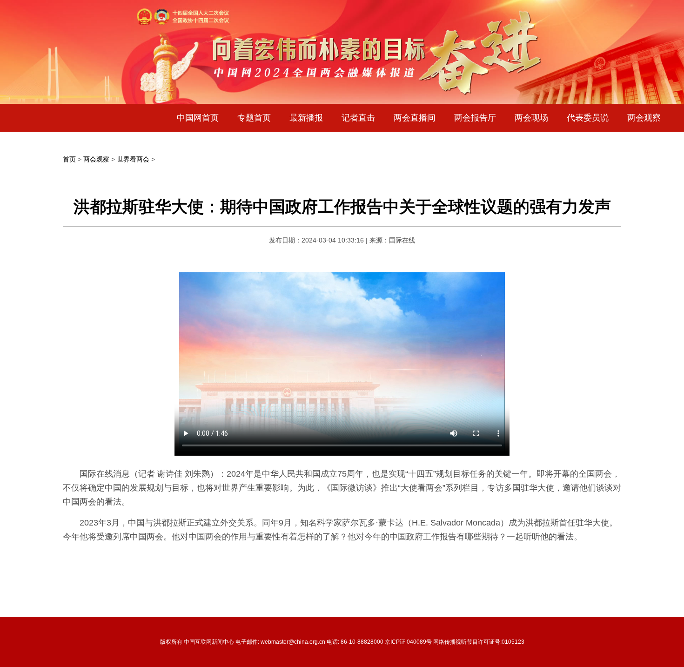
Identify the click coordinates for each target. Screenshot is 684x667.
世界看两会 (133, 159)
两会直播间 (415, 117)
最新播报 (306, 117)
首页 (69, 159)
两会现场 (531, 117)
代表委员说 (588, 117)
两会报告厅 (475, 117)
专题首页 (254, 117)
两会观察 (644, 117)
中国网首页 (198, 117)
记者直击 (358, 117)
